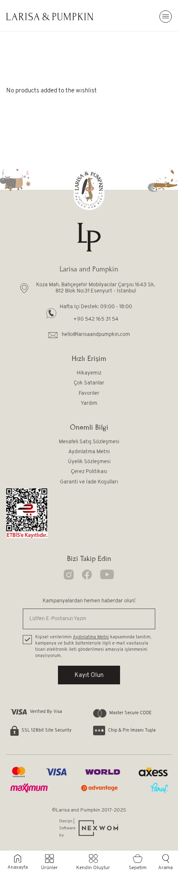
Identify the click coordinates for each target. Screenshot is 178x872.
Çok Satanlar (89, 383)
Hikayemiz (89, 373)
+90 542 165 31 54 (95, 319)
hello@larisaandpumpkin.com (96, 334)
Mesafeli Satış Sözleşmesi (89, 441)
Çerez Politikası (89, 471)
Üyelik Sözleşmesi (89, 461)
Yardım (89, 403)
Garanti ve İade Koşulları (89, 482)
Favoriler (89, 393)
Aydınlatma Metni (89, 451)
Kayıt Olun (89, 675)
